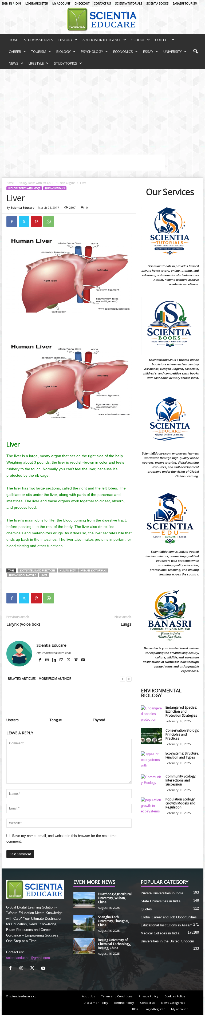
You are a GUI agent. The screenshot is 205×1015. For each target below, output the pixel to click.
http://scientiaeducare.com (54, 652)
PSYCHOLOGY (92, 51)
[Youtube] (83, 660)
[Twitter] (24, 221)
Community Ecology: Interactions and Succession (180, 780)
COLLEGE (162, 39)
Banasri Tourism (185, 3)
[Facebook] (11, 221)
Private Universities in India (162, 893)
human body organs (93, 570)
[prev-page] (122, 679)
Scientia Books (157, 3)
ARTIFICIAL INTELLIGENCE (101, 39)
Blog (135, 1009)
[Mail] (61, 660)
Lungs (126, 624)
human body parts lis (22, 575)
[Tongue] (69, 701)
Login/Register (36, 3)
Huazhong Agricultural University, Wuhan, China (115, 898)
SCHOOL (138, 39)
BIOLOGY (63, 51)
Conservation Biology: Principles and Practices (182, 734)
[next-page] (129, 679)
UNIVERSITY (172, 51)
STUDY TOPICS (65, 63)
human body (68, 570)
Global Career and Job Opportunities (169, 917)
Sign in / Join (11, 3)
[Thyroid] (112, 701)
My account (61, 3)
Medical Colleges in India (160, 933)
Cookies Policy (174, 996)
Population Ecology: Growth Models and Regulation (180, 803)
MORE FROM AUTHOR (55, 678)
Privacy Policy (148, 996)
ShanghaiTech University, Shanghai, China (113, 921)
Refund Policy (124, 1003)
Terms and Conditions (116, 996)
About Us (88, 996)
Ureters (12, 719)
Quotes (146, 909)
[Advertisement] (102, 109)
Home (10, 183)
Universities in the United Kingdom (167, 941)
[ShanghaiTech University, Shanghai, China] (84, 923)
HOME (14, 39)
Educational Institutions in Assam (166, 925)
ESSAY (148, 51)
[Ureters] (25, 701)
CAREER (15, 51)
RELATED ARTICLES (22, 678)
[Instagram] (47, 660)
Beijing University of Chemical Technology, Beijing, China (114, 944)
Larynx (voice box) (23, 624)
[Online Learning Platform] (102, 19)
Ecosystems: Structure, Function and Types (182, 755)
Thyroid (99, 719)
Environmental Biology (161, 693)
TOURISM (38, 51)
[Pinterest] (36, 221)
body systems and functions (37, 570)
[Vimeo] (76, 660)
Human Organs (65, 183)
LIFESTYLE (36, 63)
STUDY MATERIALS (38, 39)
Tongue (56, 719)
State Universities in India (160, 901)
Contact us (102, 3)
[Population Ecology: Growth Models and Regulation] (151, 805)
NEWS (13, 63)
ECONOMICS (123, 51)
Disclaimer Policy (96, 1003)
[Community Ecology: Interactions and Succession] (151, 782)
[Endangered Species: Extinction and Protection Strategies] (151, 713)
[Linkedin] (54, 660)
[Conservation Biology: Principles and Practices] (151, 736)
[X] (69, 660)
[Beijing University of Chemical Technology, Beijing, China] (84, 946)
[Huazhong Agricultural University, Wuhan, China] (84, 900)
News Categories (173, 1003)
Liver (44, 575)
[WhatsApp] (48, 221)
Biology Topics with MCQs (34, 183)
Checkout (81, 3)
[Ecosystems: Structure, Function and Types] (151, 759)
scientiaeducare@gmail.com (28, 958)
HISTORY (65, 39)
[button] (195, 51)
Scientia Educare (22, 208)
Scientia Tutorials (128, 3)
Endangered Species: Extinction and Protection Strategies (181, 711)
